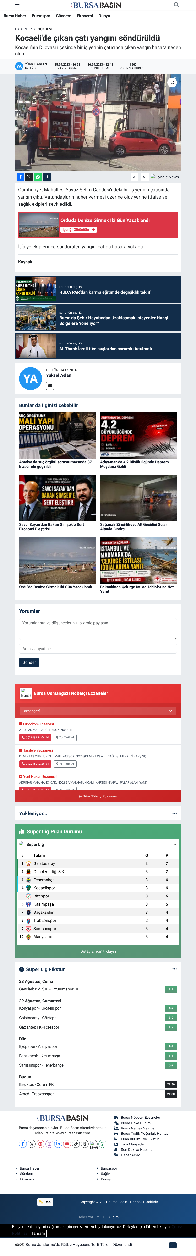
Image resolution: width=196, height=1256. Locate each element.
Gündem (63, 15)
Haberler (23, 29)
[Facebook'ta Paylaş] (20, 177)
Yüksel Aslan (58, 375)
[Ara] (176, 5)
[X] (32, 1144)
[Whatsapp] (102, 1144)
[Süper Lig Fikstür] (174, 969)
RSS (47, 1202)
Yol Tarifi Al (66, 737)
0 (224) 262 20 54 (37, 763)
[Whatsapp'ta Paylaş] (38, 177)
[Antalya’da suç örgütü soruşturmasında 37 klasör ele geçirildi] (57, 435)
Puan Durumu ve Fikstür (140, 1139)
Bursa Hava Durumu (136, 1123)
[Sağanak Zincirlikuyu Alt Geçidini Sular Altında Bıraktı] (138, 497)
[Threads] (85, 1144)
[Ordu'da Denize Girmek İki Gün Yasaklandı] (57, 560)
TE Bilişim (110, 1217)
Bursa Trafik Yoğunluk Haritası (145, 1133)
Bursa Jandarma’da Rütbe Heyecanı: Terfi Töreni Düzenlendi (79, 1244)
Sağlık (106, 1174)
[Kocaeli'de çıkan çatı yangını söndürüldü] (98, 122)
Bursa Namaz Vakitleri (139, 1128)
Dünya (104, 15)
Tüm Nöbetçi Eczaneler (100, 796)
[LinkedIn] (58, 1144)
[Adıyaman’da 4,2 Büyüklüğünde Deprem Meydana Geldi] (138, 435)
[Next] (94, 1144)
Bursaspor (41, 15)
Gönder (29, 662)
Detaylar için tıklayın (98, 951)
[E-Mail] (50, 386)
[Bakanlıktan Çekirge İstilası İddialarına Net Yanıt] (138, 560)
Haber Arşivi (131, 1155)
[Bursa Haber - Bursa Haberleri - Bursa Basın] (96, 4)
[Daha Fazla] (47, 177)
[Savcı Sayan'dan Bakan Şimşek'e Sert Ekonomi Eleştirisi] (57, 497)
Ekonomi (85, 15)
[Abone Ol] (165, 176)
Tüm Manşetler (133, 1144)
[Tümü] (174, 813)
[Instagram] (49, 1144)
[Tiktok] (76, 1144)
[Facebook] (23, 1144)
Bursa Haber (15, 15)
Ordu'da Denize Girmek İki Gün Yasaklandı (55, 587)
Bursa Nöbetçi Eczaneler (140, 1117)
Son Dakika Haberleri (138, 1149)
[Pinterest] (40, 1144)
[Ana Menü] (17, 4)
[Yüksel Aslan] (30, 378)
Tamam (38, 1233)
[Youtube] (67, 1144)
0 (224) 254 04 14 (37, 737)
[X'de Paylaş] (29, 177)
